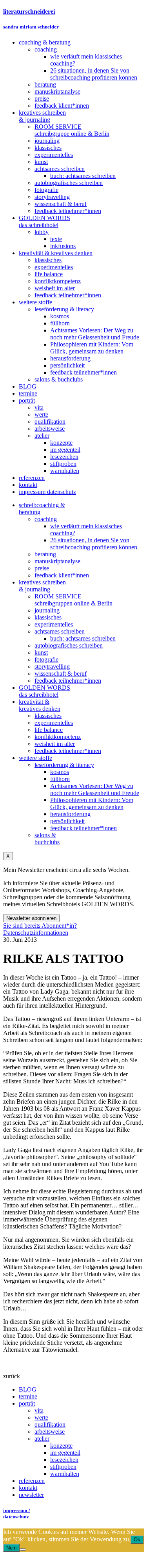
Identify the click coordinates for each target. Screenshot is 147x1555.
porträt (27, 1403)
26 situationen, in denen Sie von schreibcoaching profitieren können (93, 543)
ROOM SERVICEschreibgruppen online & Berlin (73, 600)
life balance (48, 729)
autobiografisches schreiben (68, 645)
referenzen (32, 1480)
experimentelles (53, 624)
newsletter (31, 1494)
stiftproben (63, 1466)
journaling (47, 610)
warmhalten (64, 1473)
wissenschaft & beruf (60, 673)
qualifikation (49, 1424)
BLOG (27, 1389)
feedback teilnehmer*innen (67, 680)
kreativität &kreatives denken (39, 705)
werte (41, 1417)
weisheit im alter (54, 743)
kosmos (59, 772)
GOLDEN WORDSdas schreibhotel (44, 691)
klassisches (48, 617)
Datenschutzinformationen (35, 932)
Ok (137, 1540)
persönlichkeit (67, 821)
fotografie (46, 659)
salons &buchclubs (47, 838)
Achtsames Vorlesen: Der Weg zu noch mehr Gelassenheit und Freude (94, 789)
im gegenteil (65, 1452)
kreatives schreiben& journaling (42, 586)
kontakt (28, 1487)
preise (41, 568)
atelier (41, 1438)
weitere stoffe (35, 757)
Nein (11, 1548)
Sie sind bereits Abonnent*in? (40, 925)
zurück (11, 1376)
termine (28, 1396)
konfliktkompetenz (57, 736)
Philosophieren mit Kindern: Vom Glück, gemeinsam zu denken (91, 803)
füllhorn (60, 779)
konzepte (61, 1445)
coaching (45, 519)
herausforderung (70, 814)
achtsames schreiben (59, 631)
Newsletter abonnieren (31, 918)
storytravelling (52, 666)
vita (39, 1410)
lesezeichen (64, 1459)
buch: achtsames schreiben (83, 638)
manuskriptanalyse (57, 561)
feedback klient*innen (61, 575)
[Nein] (23, 1549)
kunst (41, 652)
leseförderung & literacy (64, 765)
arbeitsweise (49, 1431)
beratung (45, 554)
